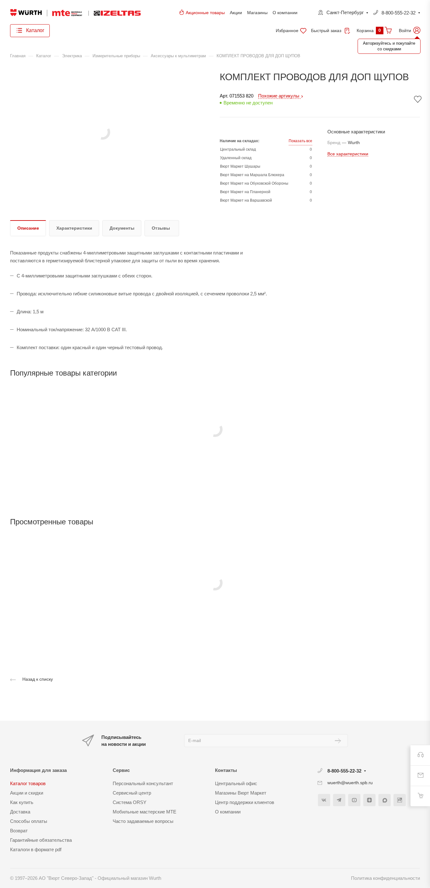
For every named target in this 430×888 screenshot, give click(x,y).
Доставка (20, 811)
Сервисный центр (132, 793)
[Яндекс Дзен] (369, 800)
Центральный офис (236, 783)
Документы (122, 228)
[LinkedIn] (399, 800)
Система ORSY (129, 802)
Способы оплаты (28, 821)
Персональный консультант (143, 783)
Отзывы (161, 228)
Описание (28, 228)
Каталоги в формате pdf (35, 849)
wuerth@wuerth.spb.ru (350, 782)
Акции (236, 12)
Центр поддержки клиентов (244, 802)
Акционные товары (205, 12)
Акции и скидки (26, 793)
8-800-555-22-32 (399, 12)
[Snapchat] (384, 800)
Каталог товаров (28, 783)
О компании (285, 12)
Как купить (21, 802)
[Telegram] (339, 800)
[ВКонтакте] (324, 800)
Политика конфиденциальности (385, 878)
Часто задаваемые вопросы (143, 821)
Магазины (257, 12)
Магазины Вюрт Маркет (240, 793)
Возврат (19, 830)
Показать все (300, 141)
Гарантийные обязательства (41, 840)
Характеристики (74, 228)
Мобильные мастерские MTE (144, 811)
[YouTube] (354, 800)
